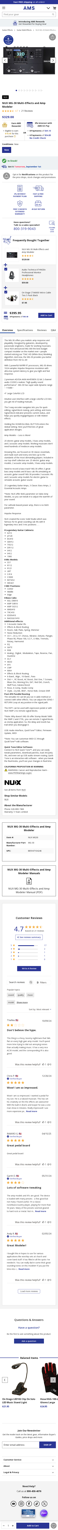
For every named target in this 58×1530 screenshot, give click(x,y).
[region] (28, 946)
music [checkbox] (30, 995)
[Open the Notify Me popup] (6, 176)
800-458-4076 (34, 1491)
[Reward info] (15, 136)
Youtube (13, 1504)
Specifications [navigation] (25, 330)
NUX (5, 97)
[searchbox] (17, 982)
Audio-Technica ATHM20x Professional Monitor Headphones (33, 272)
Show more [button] (22, 1002)
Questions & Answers (29, 1320)
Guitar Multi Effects (24, 30)
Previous (5, 1380)
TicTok (37, 1504)
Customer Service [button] (12, 1459)
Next (53, 1380)
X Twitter (44, 1504)
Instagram (21, 1504)
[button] (54, 8)
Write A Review (29, 968)
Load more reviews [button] (29, 1291)
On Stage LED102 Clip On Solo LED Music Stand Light (18, 1401)
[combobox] (29, 14)
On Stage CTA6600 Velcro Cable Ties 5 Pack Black (36, 294)
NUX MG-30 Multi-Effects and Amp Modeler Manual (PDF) (29, 890)
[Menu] (3, 8)
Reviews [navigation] (42, 330)
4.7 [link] (16, 111)
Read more (31, 1111)
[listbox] (29, 150)
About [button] (7, 1466)
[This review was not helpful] (48, 1064)
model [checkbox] (11, 1002)
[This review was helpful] (43, 1064)
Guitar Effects (7, 30)
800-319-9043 (25, 228)
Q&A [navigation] (53, 330)
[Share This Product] (52, 37)
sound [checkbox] (11, 995)
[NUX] (12, 787)
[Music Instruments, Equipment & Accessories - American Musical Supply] (28, 8)
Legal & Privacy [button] (11, 1472)
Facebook (29, 1504)
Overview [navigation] (7, 330)
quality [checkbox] (21, 995)
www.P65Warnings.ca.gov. (20, 773)
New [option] (6, 150)
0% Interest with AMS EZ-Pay (43, 124)
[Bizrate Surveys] (31, 1515)
